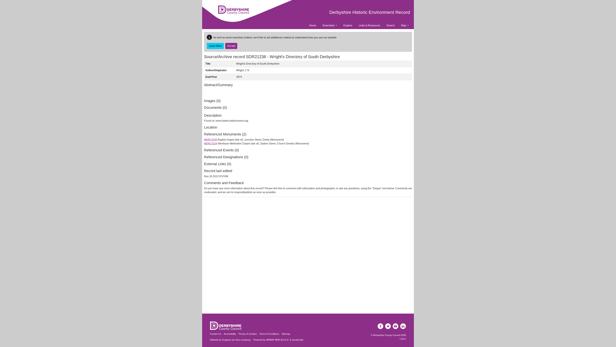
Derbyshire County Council (386, 335)
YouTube (395, 326)
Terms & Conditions (269, 334)
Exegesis (226, 339)
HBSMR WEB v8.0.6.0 (278, 339)
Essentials (329, 25)
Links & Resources (369, 25)
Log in (403, 338)
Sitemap (286, 334)
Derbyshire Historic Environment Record (369, 12)
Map (404, 25)
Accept (231, 45)
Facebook (380, 326)
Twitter (388, 326)
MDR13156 (210, 139)
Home (312, 25)
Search (391, 25)
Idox (238, 339)
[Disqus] (308, 240)
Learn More (215, 45)
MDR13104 (210, 143)
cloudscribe (297, 339)
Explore (347, 25)
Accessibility (230, 334)
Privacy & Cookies (248, 334)
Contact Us (215, 334)
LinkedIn (403, 326)
